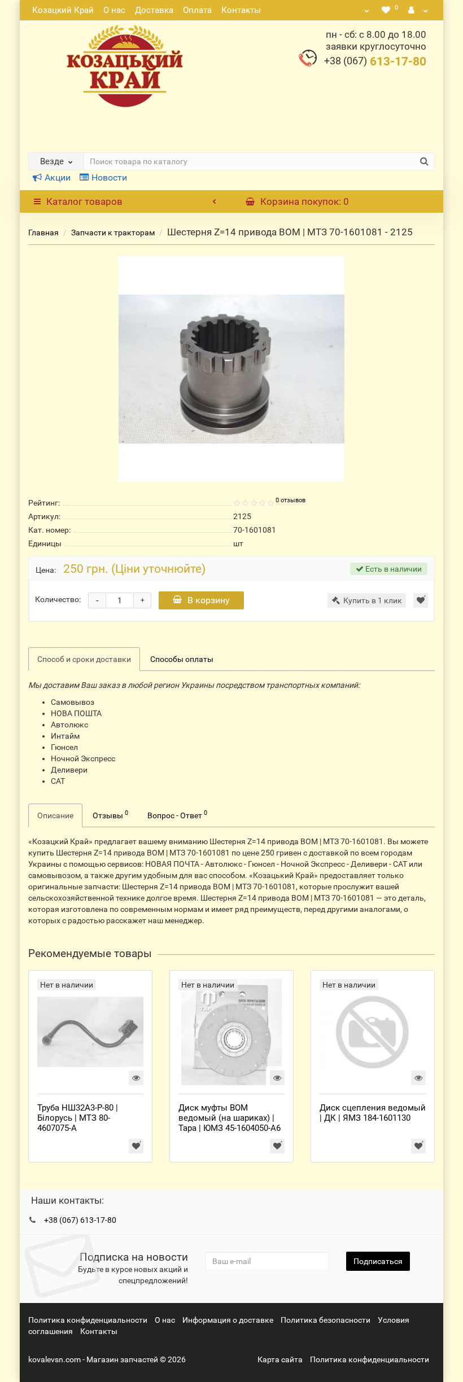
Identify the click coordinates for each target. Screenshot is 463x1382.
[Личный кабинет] (418, 10)
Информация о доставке (227, 1319)
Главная (43, 232)
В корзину (208, 600)
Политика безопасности (325, 1319)
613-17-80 (375, 61)
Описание (55, 815)
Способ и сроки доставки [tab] (84, 659)
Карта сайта (280, 1359)
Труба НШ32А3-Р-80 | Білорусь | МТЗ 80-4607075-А (77, 1118)
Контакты (241, 10)
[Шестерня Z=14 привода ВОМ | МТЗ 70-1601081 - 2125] (231, 369)
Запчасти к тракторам (113, 232)
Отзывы (110, 814)
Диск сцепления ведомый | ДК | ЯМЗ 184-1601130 (373, 1113)
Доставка (154, 10)
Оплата (197, 10)
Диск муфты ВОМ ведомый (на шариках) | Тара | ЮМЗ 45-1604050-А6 (229, 1118)
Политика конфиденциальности (87, 1319)
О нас (114, 10)
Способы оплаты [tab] (181, 659)
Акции (58, 177)
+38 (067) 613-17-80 (80, 1220)
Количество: (58, 599)
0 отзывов (290, 500)
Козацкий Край (63, 10)
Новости (109, 177)
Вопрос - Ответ (177, 814)
